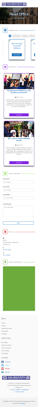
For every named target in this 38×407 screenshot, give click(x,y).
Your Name (6, 179)
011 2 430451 (6, 255)
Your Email (6, 187)
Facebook (8, 362)
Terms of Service (6, 348)
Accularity (22, 403)
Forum (3, 323)
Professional (16, 36)
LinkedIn (7, 372)
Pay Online (4, 342)
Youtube (7, 369)
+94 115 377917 (19, 392)
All (10, 36)
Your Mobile (7, 194)
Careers (3, 326)
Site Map (4, 334)
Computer (25, 36)
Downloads (4, 331)
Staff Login (4, 353)
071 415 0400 (7, 250)
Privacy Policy (5, 351)
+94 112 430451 (15, 389)
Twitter (7, 365)
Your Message (7, 204)
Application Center (6, 328)
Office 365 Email (6, 345)
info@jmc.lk (25, 389)
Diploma (32, 36)
